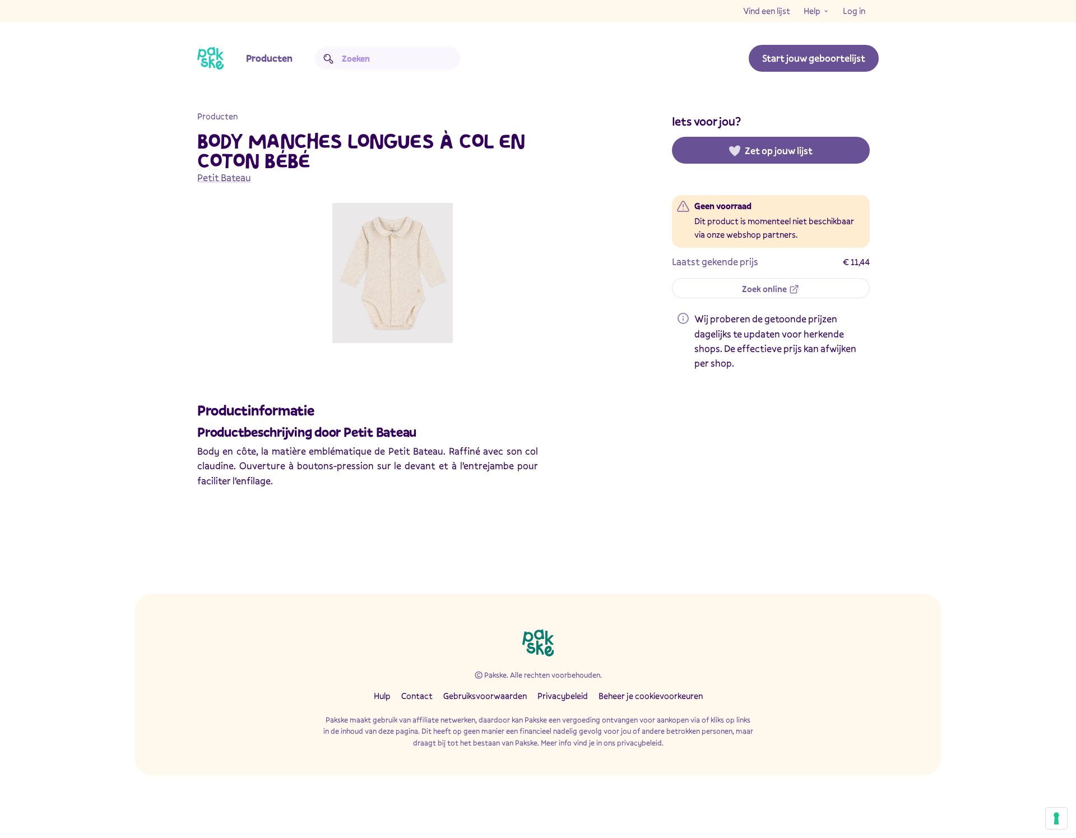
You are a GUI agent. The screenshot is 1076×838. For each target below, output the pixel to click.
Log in (854, 10)
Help (812, 10)
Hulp (382, 695)
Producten (269, 58)
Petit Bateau (224, 177)
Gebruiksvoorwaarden (485, 695)
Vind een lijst (766, 10)
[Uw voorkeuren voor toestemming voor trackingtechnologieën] (1056, 818)
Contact (417, 695)
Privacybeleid (562, 695)
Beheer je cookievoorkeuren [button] (651, 695)
